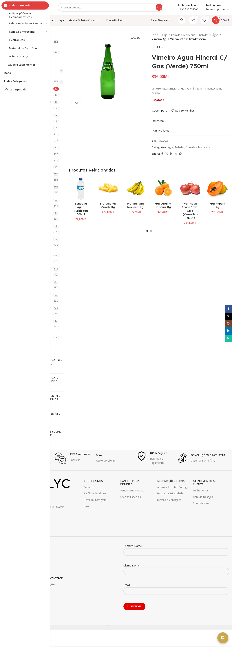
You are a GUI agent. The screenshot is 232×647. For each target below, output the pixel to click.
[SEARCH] (159, 7)
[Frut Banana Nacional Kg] (135, 188)
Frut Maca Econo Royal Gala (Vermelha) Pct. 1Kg (190, 211)
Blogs (87, 506)
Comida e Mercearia (183, 35)
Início (155, 35)
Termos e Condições (169, 500)
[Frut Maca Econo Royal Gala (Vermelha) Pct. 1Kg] (190, 188)
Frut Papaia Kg (217, 205)
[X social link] (166, 153)
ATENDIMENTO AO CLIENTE (205, 482)
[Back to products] (158, 47)
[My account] (181, 20)
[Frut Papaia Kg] (217, 188)
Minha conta (200, 490)
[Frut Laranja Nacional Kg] (163, 188)
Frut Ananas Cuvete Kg (108, 205)
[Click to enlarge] (76, 102)
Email (126, 585)
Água (215, 35)
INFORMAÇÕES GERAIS (170, 481)
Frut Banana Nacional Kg (135, 205)
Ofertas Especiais (130, 497)
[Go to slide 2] (151, 231)
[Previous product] (154, 47)
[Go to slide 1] (147, 231)
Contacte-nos (201, 503)
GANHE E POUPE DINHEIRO (130, 482)
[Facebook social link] (162, 153)
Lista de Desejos (203, 497)
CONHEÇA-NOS (93, 481)
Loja (164, 35)
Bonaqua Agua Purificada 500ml (81, 209)
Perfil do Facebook (95, 493)
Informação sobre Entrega (172, 487)
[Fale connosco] (222, 637)
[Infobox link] (73, 458)
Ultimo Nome (131, 565)
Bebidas (204, 35)
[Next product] (163, 47)
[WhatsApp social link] (175, 153)
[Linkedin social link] (171, 153)
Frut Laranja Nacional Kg (163, 205)
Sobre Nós (90, 487)
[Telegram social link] (180, 153)
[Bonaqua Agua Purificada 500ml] (81, 188)
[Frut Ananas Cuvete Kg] (108, 188)
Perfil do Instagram (95, 500)
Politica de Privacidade (170, 493)
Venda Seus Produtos (133, 490)
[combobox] (110, 7)
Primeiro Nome (132, 546)
